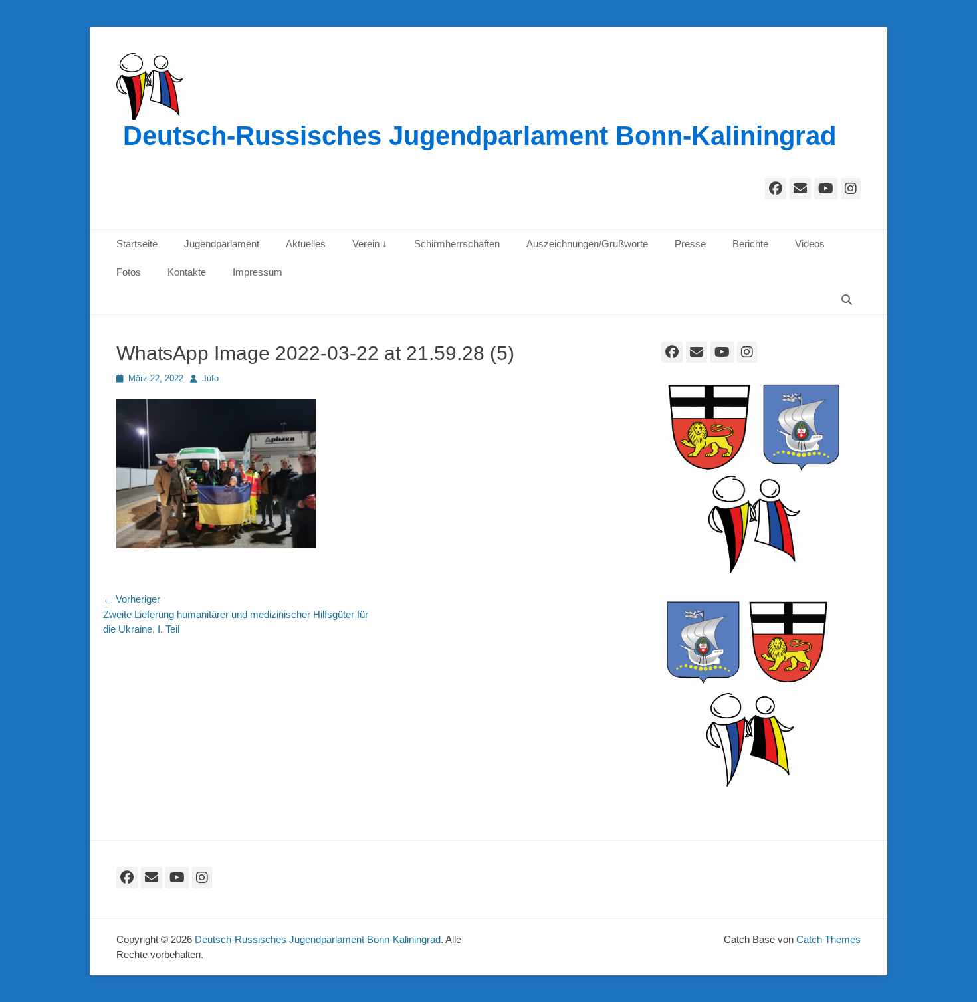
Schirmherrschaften (457, 243)
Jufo (210, 378)
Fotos (128, 272)
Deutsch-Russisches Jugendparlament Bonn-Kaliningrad (479, 135)
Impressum (257, 272)
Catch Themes (828, 939)
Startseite (137, 243)
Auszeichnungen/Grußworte (587, 243)
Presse (690, 243)
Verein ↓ (369, 243)
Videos (810, 243)
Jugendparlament (221, 243)
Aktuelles (306, 243)
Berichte (750, 243)
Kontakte (186, 272)
